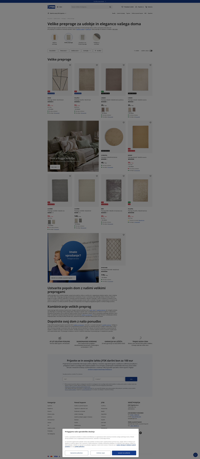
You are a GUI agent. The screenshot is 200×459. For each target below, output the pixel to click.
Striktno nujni (101, 453)
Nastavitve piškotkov (76, 453)
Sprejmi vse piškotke (124, 453)
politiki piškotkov (79, 446)
